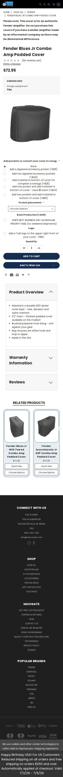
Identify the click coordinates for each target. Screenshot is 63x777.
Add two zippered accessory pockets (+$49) (33, 175)
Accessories (32, 578)
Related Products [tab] (29, 403)
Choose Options (17, 472)
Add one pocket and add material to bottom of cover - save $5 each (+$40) (33, 188)
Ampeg (31, 698)
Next (59, 428)
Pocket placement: (31, 202)
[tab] (31, 292)
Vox (32, 693)
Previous (4, 428)
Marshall (32, 671)
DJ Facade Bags (31, 573)
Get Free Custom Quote (31, 610)
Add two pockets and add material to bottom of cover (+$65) (34, 196)
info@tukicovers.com (31, 537)
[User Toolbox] (44, 4)
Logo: (31, 228)
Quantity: (31, 241)
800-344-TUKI (31, 532)
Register (37, 627)
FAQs (31, 619)
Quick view (16, 466)
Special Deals (32, 582)
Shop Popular (32, 569)
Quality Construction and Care (31, 636)
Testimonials (31, 641)
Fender (31, 667)
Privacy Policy (31, 645)
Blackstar (31, 684)
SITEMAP (32, 650)
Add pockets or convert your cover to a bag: (31, 161)
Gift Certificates (31, 587)
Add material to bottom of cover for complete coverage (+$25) (33, 181)
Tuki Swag (31, 591)
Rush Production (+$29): (31, 214)
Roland (31, 680)
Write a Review (11, 64)
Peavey (31, 676)
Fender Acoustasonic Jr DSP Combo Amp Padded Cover (46, 451)
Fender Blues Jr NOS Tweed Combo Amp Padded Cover (16, 451)
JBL (31, 702)
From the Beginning (31, 632)
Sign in (25, 627)
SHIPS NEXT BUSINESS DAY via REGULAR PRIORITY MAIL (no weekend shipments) (34, 221)
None (34, 166)
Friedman (31, 689)
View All (31, 707)
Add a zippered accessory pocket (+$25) (33, 169)
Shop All (31, 565)
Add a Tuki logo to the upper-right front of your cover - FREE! (33, 235)
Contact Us (31, 623)
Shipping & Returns (32, 614)
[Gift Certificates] (48, 4)
